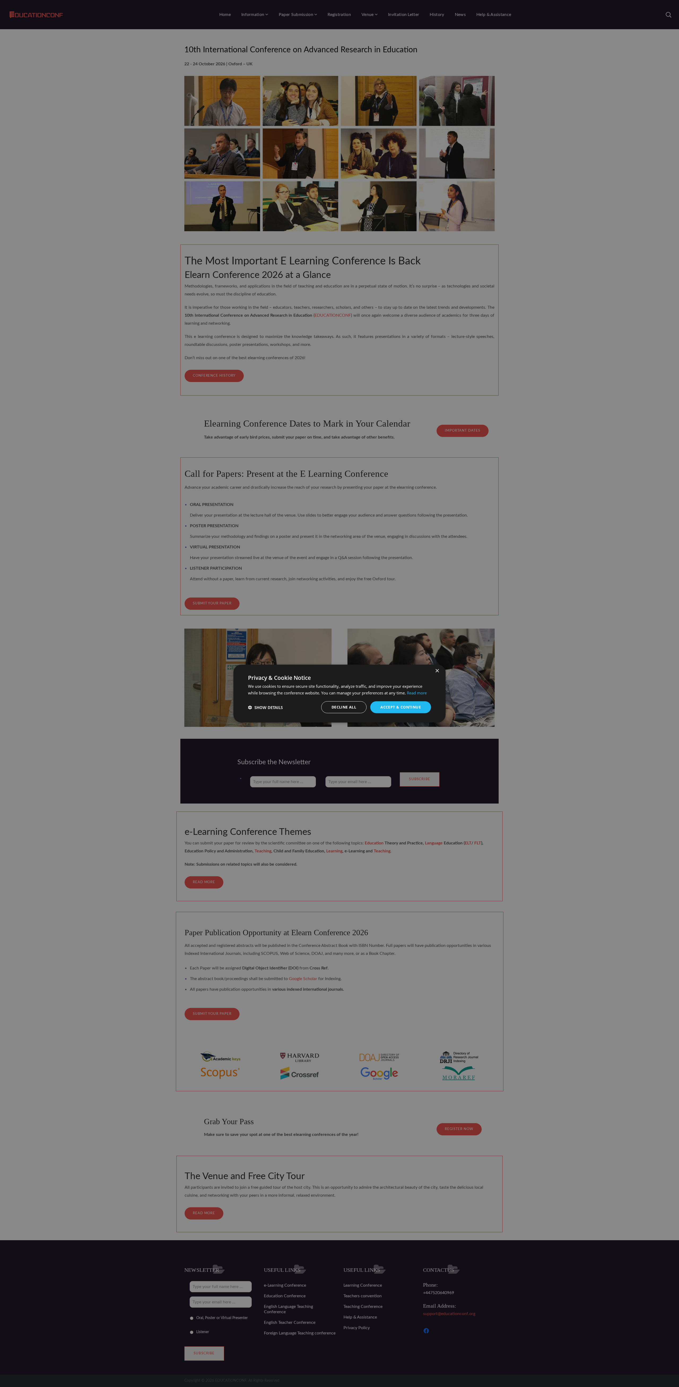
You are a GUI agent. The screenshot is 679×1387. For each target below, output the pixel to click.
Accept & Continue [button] (400, 707)
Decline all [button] (344, 707)
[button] (265, 707)
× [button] (437, 671)
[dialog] (339, 693)
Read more (417, 692)
